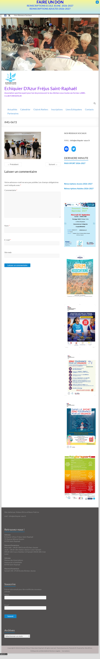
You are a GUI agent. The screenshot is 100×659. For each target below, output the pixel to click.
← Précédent (13, 164)
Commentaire (10, 190)
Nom (7, 225)
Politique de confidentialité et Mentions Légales (45, 651)
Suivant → (53, 164)
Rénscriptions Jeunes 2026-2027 (78, 184)
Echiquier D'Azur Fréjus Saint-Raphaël (40, 88)
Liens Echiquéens (74, 109)
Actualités (12, 109)
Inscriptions (57, 109)
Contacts (89, 109)
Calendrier (25, 109)
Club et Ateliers (40, 109)
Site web (7, 252)
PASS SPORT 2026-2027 (74, 163)
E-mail (7, 240)
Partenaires (13, 113)
